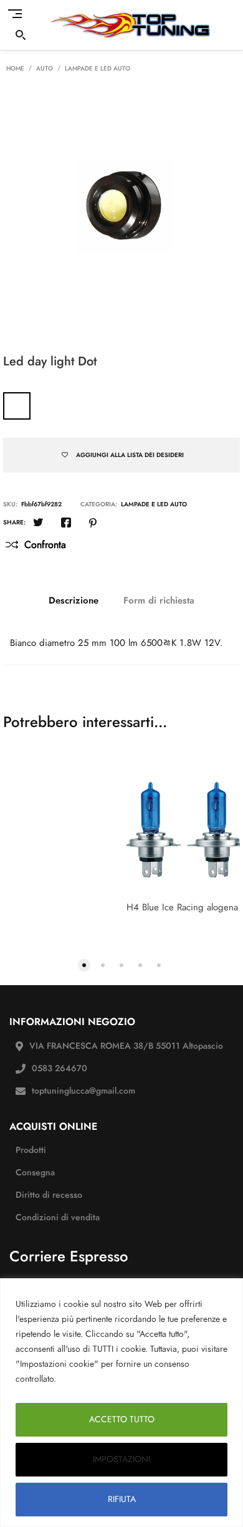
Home (15, 68)
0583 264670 (59, 1068)
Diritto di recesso (49, 1195)
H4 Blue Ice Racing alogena (182, 907)
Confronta (45, 545)
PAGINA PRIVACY (95, 1379)
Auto (44, 68)
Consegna (35, 1172)
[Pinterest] (93, 523)
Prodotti (31, 1150)
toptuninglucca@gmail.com (83, 1091)
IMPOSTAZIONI (121, 1459)
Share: (14, 522)
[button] (84, 964)
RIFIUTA (122, 1499)
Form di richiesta (158, 600)
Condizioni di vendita (58, 1217)
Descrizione (73, 600)
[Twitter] (38, 523)
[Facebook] (66, 523)
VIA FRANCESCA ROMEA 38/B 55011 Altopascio (126, 1046)
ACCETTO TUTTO (122, 1419)
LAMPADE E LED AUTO (97, 68)
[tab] (73, 600)
